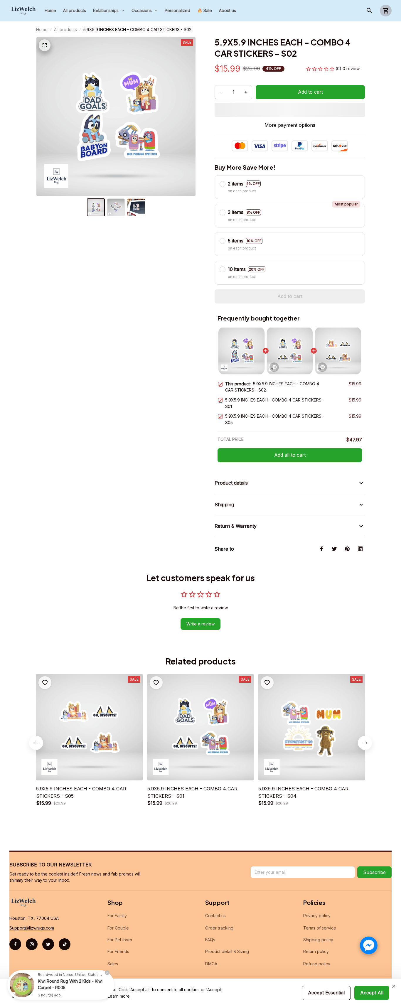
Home (42, 29)
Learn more (119, 995)
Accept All (371, 993)
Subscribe (374, 872)
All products (65, 29)
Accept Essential (326, 993)
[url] (31, 928)
